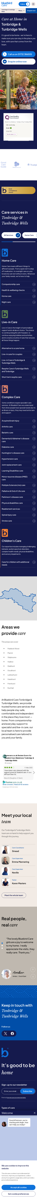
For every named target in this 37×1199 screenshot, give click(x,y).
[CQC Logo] (12, 119)
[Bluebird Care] (7, 5)
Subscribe (27, 1091)
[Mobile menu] (33, 4)
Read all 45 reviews (21, 785)
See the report (10, 134)
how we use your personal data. (16, 1097)
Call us (22, 4)
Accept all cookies (18, 1187)
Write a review (8, 785)
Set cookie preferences (18, 1194)
